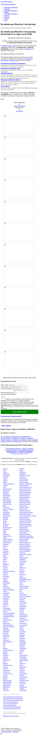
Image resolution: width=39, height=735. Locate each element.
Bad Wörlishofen (7, 504)
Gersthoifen (6, 604)
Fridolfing (5, 581)
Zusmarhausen (23, 690)
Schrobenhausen (24, 614)
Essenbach (5, 567)
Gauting (5, 591)
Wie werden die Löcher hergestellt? (11, 708)
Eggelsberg (6, 551)
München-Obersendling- (26, 525)
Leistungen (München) (10, 10)
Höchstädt (5, 628)
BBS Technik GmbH (9, 45)
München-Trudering (24, 544)
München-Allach (24, 480)
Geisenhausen (6, 593)
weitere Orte (16, 441)
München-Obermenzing (25, 524)
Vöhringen (22, 671)
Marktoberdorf (6, 685)
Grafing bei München (8, 614)
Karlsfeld (5, 651)
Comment (3, 408)
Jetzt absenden (19, 412)
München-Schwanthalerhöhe (27, 537)
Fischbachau (6, 576)
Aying (4, 487)
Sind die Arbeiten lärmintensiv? (11, 701)
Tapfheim (22, 636)
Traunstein (22, 646)
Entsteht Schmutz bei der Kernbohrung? (13, 696)
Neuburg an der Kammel (25, 554)
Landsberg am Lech (8, 665)
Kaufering (5, 656)
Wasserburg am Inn (24, 680)
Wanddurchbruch (26, 436)
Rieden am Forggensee (25, 596)
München (28, 49)
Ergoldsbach (6, 564)
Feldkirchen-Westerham (9, 571)
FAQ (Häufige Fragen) (11, 14)
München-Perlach (24, 529)
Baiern (4, 505)
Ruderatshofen (23, 606)
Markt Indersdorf (7, 680)
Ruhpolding (22, 608)
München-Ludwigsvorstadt (26, 512)
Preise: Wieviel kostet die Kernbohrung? (13, 700)
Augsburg (30, 438)
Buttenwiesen (6, 529)
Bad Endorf (6, 497)
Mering (21, 470)
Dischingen (6, 544)
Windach (22, 685)
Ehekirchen (6, 552)
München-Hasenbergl (25, 502)
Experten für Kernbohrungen (11, 436)
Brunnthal (5, 517)
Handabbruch (16, 438)
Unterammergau (23, 655)
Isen (4, 646)
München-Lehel (23, 509)
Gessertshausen (6, 608)
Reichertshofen (23, 594)
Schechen (22, 609)
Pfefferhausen (23, 581)
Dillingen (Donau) (7, 541)
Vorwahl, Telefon (6, 388)
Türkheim (22, 650)
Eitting (4, 556)
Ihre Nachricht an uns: (7, 392)
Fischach (5, 574)
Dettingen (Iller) (7, 536)
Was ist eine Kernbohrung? (9, 705)
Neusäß (21, 556)
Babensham (6, 492)
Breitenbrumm (6, 515)
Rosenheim (23, 440)
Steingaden (22, 635)
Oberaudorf (22, 562)
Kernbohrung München (11, 7)
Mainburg (5, 677)
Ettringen (5, 569)
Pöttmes (21, 584)
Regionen (7, 9)
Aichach (5, 472)
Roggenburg (23, 598)
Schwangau (22, 618)
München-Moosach (24, 517)
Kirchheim (5, 658)
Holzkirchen (6, 635)
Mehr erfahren (6, 425)
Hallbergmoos (6, 623)
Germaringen (6, 598)
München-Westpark (24, 547)
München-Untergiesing (25, 546)
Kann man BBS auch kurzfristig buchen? (13, 698)
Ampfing (5, 480)
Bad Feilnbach (6, 499)
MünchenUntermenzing (25, 549)
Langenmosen (6, 670)
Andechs (5, 482)
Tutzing (21, 651)
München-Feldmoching (25, 492)
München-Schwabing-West (26, 536)
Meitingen (5, 688)
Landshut (35, 440)
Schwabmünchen (24, 616)
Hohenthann (6, 631)
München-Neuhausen (25, 519)
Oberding (22, 564)
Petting (21, 576)
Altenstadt (5, 477)
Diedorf (5, 537)
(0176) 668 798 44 (19, 106)
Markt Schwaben (7, 683)
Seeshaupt (22, 626)
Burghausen (6, 524)
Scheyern (22, 611)
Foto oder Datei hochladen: (8, 394)
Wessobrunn (22, 683)
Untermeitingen (23, 658)
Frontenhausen (6, 582)
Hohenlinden (6, 630)
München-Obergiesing (25, 522)
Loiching (5, 675)
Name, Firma (5, 385)
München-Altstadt (24, 482)
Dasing (4, 532)
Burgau (5, 522)
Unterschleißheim (24, 660)
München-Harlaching (25, 500)
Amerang (5, 478)
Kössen (5, 661)
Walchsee (22, 675)
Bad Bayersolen (7, 495)
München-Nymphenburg (26, 520)
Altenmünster (6, 475)
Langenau (5, 668)
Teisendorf (22, 640)
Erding (4, 559)
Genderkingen (6, 596)
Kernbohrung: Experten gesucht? (11, 416)
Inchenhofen (6, 640)
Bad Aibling (6, 494)
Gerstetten (5, 601)
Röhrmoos (22, 599)
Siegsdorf (22, 630)
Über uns (7, 17)
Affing (4, 470)
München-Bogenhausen (25, 489)
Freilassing (5, 578)
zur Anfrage (19, 111)
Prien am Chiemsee (24, 586)
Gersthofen (5, 603)
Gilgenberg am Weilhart (9, 613)
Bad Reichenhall (7, 502)
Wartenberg (22, 678)
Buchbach (5, 519)
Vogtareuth (22, 670)
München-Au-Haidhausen (26, 483)
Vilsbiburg (22, 668)
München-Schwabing (25, 534)
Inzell (4, 643)
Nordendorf (22, 559)
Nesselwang (22, 552)
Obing (21, 566)
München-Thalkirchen (25, 542)
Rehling (21, 593)
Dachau (3, 440)
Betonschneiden (5, 438)
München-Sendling (24, 539)
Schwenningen (23, 623)
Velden (21, 665)
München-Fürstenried (25, 497)
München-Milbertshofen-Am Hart (28, 515)
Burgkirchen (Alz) (7, 527)
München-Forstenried (25, 494)
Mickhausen (23, 472)
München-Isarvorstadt (25, 504)
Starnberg (8, 440)
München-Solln (23, 541)
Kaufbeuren (15, 440)
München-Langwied (24, 507)
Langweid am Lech (7, 673)
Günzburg (5, 618)
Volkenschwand (23, 673)
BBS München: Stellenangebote (11, 716)
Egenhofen (5, 549)
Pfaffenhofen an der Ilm (25, 579)
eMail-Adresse (5, 387)
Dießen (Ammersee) (8, 539)
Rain (21, 591)
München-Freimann (24, 495)
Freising (29, 440)
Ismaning (5, 648)
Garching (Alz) (6, 588)
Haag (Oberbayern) (7, 619)
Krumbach (5, 663)
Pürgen (21, 589)
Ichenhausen (6, 636)
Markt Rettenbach (7, 682)
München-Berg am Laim (25, 487)
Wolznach (22, 688)
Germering (5, 599)
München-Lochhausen (25, 510)
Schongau (22, 613)
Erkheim (5, 566)
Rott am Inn (22, 604)
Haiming (5, 621)
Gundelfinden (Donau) (8, 616)
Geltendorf (5, 594)
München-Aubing (24, 485)
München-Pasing (24, 527)
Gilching (5, 611)
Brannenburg (6, 514)
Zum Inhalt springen (6, 1)
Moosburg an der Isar (25, 475)
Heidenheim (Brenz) (8, 625)
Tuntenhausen (23, 648)
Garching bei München (8, 589)
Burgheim (5, 525)
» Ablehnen (15, 731)
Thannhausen (23, 641)
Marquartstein (6, 687)
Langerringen (6, 671)
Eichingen (5, 554)
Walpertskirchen (23, 677)
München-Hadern (24, 499)
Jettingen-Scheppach (8, 650)
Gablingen (5, 586)
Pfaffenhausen (23, 578)
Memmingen (6, 690)
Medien (6, 12)
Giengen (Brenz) (7, 609)
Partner (6, 19)
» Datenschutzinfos (6, 731)
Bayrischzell (6, 507)
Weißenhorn (22, 682)
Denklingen (6, 534)
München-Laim (23, 505)
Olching (21, 569)
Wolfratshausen (23, 687)
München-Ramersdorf (25, 530)
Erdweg (5, 561)
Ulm (21, 653)
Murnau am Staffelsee (25, 551)
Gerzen (4, 606)
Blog (5, 20)
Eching (5, 547)
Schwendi (22, 621)
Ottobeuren (22, 571)
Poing (21, 582)
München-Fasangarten (25, 490)
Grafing (3, 441)
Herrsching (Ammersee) (8, 626)
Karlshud (5, 653)
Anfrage (6, 15)
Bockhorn (5, 510)
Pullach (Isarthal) (24, 588)
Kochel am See (6, 660)
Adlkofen (5, 468)
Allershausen (6, 473)
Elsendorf (5, 557)
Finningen (5, 572)
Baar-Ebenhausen (7, 489)
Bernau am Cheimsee (8, 509)
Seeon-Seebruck (23, 625)
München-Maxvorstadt (25, 514)
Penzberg (22, 572)
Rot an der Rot (23, 603)
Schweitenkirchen (24, 619)
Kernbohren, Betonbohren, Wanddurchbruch (17, 59)
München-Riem (23, 532)
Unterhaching (23, 656)
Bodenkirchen (6, 512)
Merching (22, 468)
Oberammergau (23, 561)
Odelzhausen (23, 567)
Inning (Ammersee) (7, 641)
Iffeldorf (5, 638)
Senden (21, 628)
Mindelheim (23, 473)
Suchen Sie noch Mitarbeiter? (10, 703)
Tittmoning (22, 645)
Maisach (5, 678)
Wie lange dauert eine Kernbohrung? (12, 706)
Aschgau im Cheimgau (8, 483)
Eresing (5, 562)
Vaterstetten (22, 663)
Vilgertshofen (23, 667)
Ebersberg (5, 546)
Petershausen (23, 574)
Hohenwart (5, 633)
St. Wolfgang (23, 631)
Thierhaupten (23, 643)
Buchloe (5, 520)
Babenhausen (6, 490)
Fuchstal (5, 584)
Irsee (4, 645)
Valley (21, 661)
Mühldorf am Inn (24, 478)
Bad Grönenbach (7, 500)
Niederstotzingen (24, 557)
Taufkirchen (22, 638)
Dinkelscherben (7, 542)
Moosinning (23, 477)
